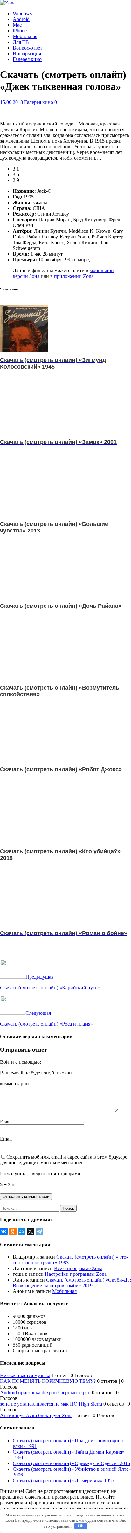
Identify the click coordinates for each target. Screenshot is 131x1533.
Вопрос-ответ (27, 47)
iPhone (20, 30)
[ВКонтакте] (4, 1231)
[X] (30, 1231)
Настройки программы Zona (76, 1274)
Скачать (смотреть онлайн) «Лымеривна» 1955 (63, 1480)
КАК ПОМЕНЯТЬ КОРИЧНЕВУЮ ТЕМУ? (48, 1381)
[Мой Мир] (21, 1231)
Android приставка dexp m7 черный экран (45, 1392)
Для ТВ (21, 42)
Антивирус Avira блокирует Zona (36, 1415)
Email (6, 1138)
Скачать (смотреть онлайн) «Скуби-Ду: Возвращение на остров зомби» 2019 (72, 1282)
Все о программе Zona (78, 1268)
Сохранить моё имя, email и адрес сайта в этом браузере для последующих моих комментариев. (63, 1159)
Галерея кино (27, 59)
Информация (27, 53)
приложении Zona (73, 276)
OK (81, 1525)
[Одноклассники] (13, 1231)
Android (21, 19)
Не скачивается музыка (25, 1375)
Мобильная (25, 36)
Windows (22, 13)
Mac (17, 25)
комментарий (14, 1083)
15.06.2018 (11, 102)
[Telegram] (39, 1231)
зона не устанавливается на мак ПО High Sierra (51, 1404)
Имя (4, 1121)
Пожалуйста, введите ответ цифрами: (41, 1173)
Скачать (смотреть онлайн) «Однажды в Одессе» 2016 (71, 1463)
